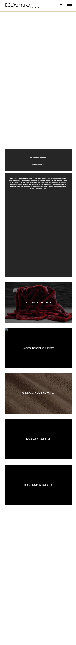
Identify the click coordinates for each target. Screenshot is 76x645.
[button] (69, 6)
